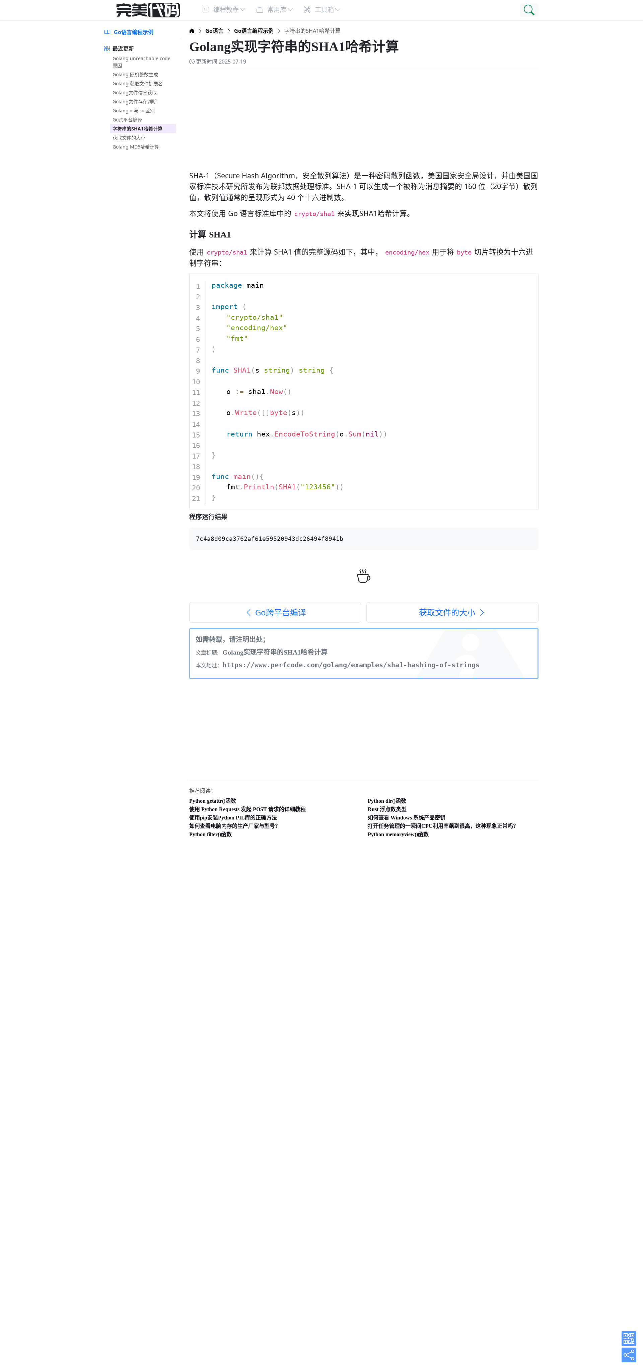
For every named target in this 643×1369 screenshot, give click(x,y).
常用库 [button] (276, 9)
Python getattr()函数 (212, 801)
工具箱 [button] (323, 9)
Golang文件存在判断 (135, 101)
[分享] (629, 1355)
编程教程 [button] (225, 9)
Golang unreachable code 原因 (141, 62)
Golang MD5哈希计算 (136, 146)
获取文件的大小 (129, 137)
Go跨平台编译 (127, 119)
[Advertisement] (364, 115)
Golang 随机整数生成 (135, 74)
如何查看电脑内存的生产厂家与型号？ (234, 826)
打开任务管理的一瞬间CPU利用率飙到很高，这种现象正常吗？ (443, 826)
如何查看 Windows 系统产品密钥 (406, 817)
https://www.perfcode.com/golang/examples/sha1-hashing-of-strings (351, 665)
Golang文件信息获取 (135, 92)
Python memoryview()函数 (398, 834)
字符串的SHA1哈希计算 (137, 128)
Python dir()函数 (387, 801)
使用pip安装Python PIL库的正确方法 (233, 817)
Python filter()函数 (210, 834)
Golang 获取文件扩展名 (138, 83)
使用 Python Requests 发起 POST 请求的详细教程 (247, 809)
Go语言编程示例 (133, 32)
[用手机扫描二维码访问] (629, 1338)
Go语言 (214, 30)
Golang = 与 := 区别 (134, 110)
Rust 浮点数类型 (387, 809)
